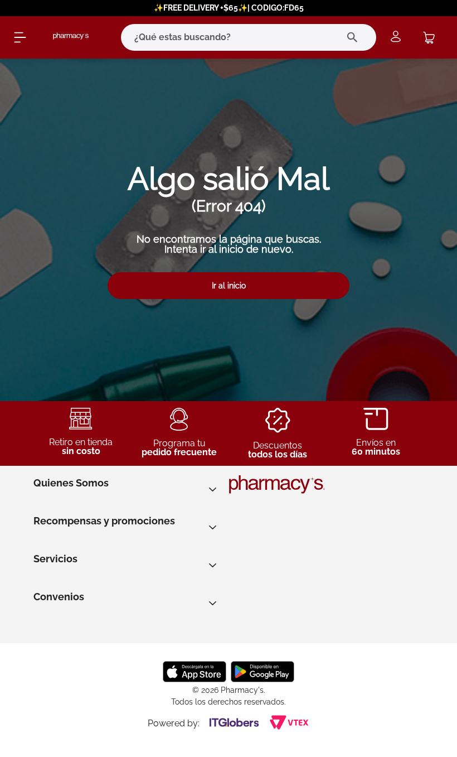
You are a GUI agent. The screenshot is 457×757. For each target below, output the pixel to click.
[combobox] (233, 37)
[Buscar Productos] (355, 37)
